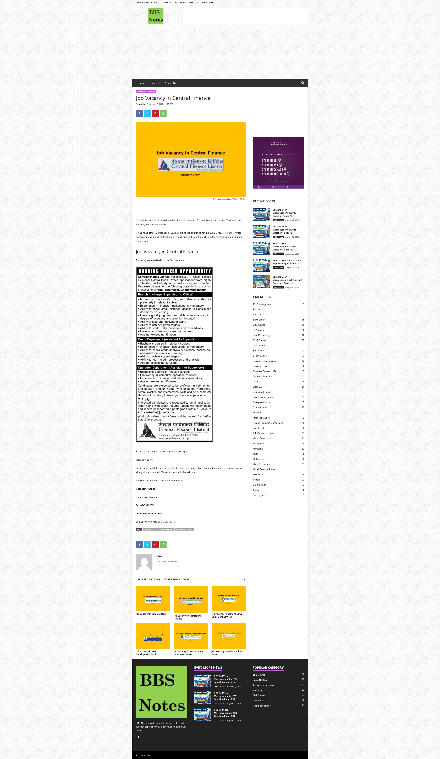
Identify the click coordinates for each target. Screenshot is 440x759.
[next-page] (244, 579)
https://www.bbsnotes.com (167, 561)
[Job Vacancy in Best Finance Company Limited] (191, 636)
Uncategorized (260, 495)
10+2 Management (262, 304)
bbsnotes (148, 529)
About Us (193, 2)
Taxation (257, 490)
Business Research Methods (267, 371)
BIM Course (259, 345)
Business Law (260, 366)
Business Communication (265, 361)
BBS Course (278, 220)
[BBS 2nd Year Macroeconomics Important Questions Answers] (261, 281)
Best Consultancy (262, 335)
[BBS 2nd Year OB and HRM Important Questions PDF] (261, 265)
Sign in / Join (170, 2)
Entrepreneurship (261, 402)
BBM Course (259, 319)
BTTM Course (260, 356)
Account (257, 309)
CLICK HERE (168, 521)
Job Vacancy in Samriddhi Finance (187, 617)
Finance (257, 412)
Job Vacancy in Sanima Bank (151, 613)
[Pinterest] (155, 113)
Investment (258, 428)
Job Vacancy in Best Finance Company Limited (188, 653)
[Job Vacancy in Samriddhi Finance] (191, 599)
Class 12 (257, 387)
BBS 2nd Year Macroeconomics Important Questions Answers (287, 280)
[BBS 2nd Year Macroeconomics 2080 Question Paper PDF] (261, 214)
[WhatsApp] (163, 113)
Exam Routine (260, 407)
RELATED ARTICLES (149, 579)
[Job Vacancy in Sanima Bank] (153, 598)
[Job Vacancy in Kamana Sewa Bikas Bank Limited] (229, 598)
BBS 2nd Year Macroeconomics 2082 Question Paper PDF (284, 246)
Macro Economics (262, 438)
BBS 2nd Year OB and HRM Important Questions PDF (287, 262)
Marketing (258, 448)
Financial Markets (262, 417)
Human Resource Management (268, 423)
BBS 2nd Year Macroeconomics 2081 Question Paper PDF (284, 229)
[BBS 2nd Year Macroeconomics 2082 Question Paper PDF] (261, 248)
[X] (147, 113)
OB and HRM (259, 485)
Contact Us (207, 2)
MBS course (259, 459)
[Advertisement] (245, 16)
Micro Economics (261, 464)
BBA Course (259, 314)
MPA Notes (258, 474)
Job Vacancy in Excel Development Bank (146, 653)
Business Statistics (262, 376)
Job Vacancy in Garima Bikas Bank (227, 653)
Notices (256, 479)
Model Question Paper (264, 469)
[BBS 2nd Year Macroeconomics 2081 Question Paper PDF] (261, 231)
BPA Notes (258, 350)
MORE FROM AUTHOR (176, 579)
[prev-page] (240, 579)
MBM (255, 454)
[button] (302, 83)
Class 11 (257, 381)
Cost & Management (263, 397)
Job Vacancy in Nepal (146, 91)
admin (142, 104)
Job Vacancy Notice (184, 529)
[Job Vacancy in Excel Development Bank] (153, 636)
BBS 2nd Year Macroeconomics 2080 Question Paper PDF (284, 212)
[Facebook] (139, 113)
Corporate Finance (262, 392)
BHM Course (259, 340)
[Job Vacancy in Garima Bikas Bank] (229, 636)
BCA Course (259, 330)
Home (183, 2)
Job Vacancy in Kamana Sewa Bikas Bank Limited (227, 615)
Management (259, 443)
